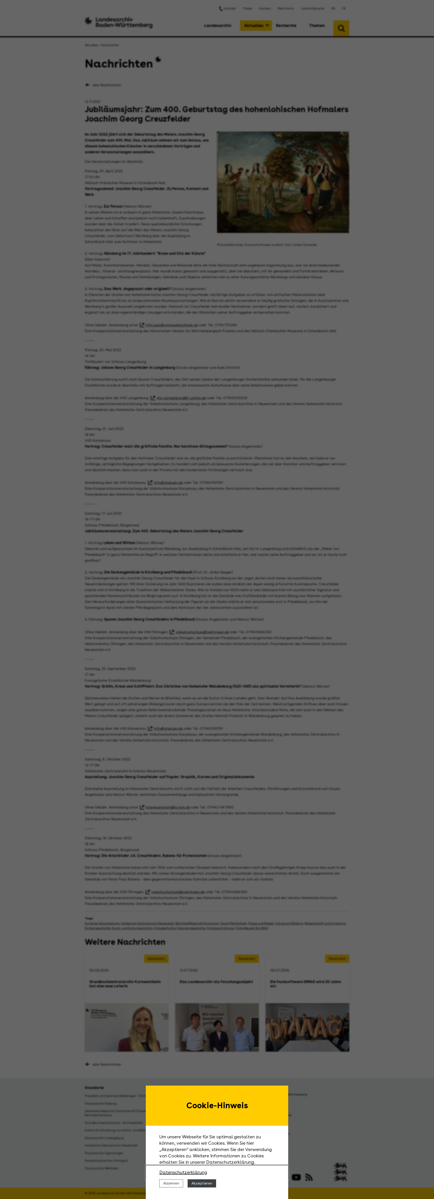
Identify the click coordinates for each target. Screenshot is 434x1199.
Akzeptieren (201, 1183)
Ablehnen (171, 1183)
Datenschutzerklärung (183, 1172)
